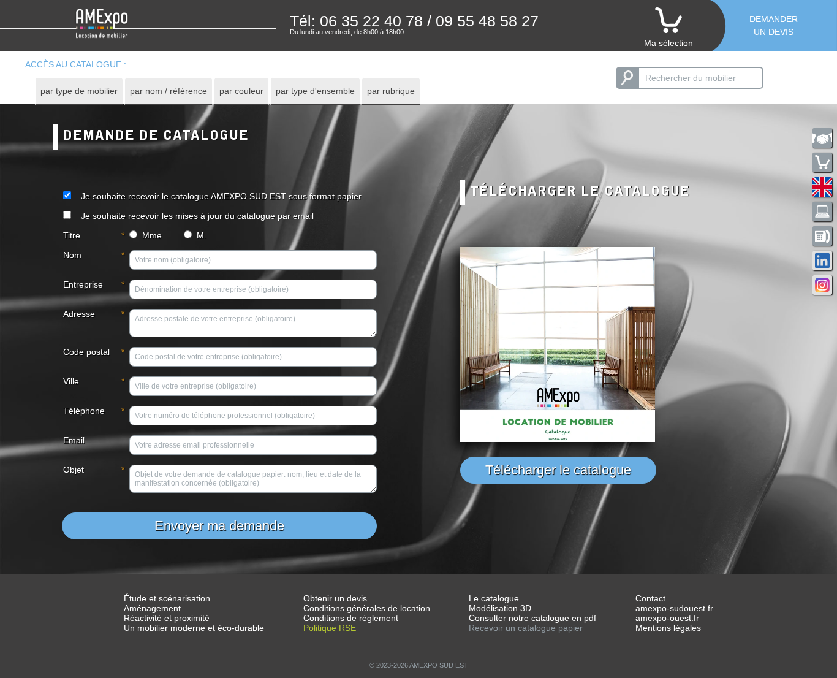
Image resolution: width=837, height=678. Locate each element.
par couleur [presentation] (241, 91)
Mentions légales (668, 628)
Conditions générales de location (366, 608)
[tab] (79, 91)
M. (201, 235)
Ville (71, 381)
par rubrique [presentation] (391, 91)
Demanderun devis (773, 25)
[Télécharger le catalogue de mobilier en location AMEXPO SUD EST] (617, 344)
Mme (152, 235)
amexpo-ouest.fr (667, 618)
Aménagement (152, 608)
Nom (72, 255)
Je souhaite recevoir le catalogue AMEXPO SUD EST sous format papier (221, 196)
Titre (71, 235)
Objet (73, 469)
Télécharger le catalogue (558, 470)
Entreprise (83, 284)
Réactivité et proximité (167, 618)
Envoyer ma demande (219, 525)
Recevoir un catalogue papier (526, 628)
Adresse (79, 314)
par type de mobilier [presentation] (79, 91)
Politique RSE (329, 628)
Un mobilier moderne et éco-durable (194, 628)
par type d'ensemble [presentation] (315, 91)
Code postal (86, 352)
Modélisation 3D (500, 608)
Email (74, 440)
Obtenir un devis (335, 598)
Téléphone (84, 411)
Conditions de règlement (350, 618)
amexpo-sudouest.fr (674, 608)
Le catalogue (494, 598)
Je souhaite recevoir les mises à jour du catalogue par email (197, 216)
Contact (650, 598)
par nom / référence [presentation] (168, 91)
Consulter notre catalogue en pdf (532, 618)
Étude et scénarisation (167, 598)
